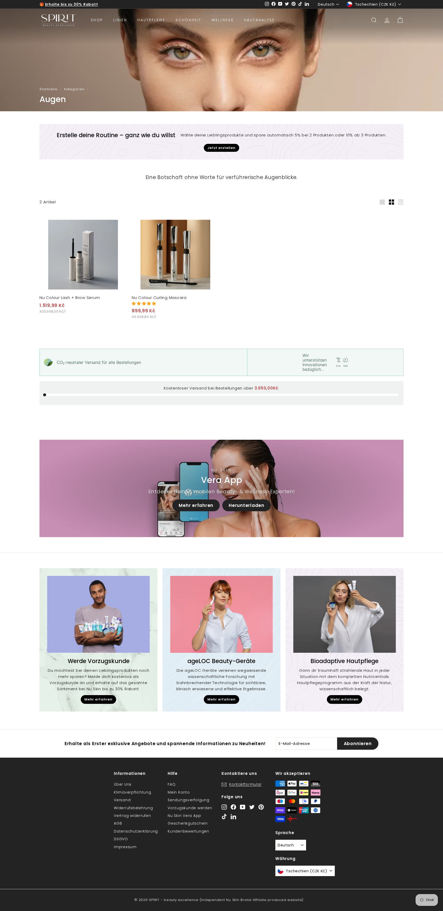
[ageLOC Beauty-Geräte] (221, 614)
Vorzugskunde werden (190, 807)
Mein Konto (179, 792)
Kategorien (74, 89)
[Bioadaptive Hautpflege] (344, 614)
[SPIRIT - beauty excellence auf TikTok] (224, 816)
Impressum (125, 846)
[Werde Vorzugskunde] (98, 614)
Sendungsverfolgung (188, 800)
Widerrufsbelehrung (133, 807)
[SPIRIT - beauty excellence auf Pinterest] (261, 807)
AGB (118, 823)
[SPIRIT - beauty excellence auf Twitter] (252, 807)
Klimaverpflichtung (132, 792)
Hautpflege (151, 20)
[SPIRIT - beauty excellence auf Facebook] (233, 807)
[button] (144, 303)
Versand (122, 800)
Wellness (223, 20)
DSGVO (121, 839)
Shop (97, 20)
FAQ (171, 784)
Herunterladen (246, 505)
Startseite (48, 89)
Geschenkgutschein (188, 823)
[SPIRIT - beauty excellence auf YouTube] (242, 807)
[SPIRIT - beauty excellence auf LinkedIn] (233, 816)
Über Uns (123, 784)
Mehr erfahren (196, 505)
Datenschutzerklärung (136, 831)
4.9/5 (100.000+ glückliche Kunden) (81, 4)
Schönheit (188, 20)
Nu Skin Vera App (184, 815)
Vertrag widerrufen (132, 815)
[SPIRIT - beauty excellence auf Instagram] (224, 807)
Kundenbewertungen (188, 831)
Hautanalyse (259, 20)
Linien (120, 20)
